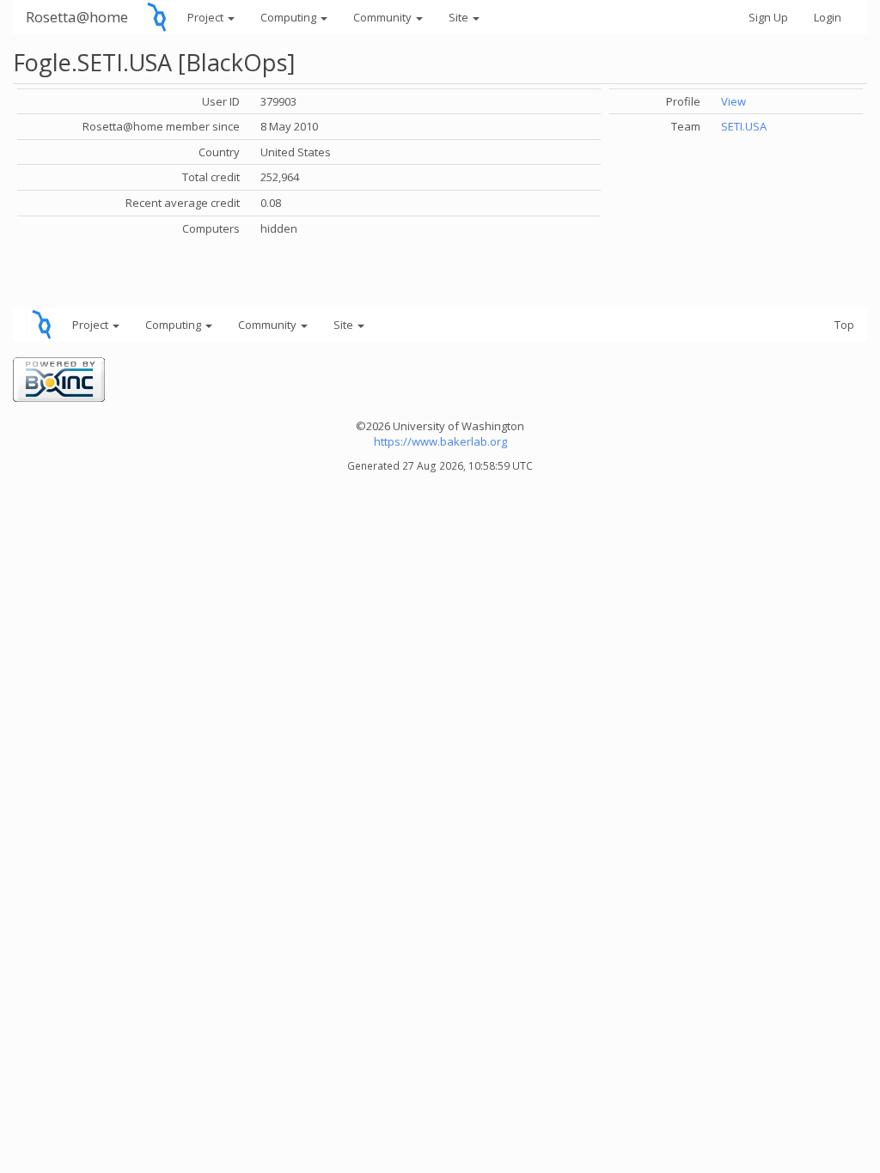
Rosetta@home (77, 17)
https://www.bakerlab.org (440, 441)
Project (206, 17)
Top (844, 324)
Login (827, 17)
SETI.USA (744, 126)
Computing (289, 17)
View (733, 101)
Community (383, 17)
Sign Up (768, 17)
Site (460, 17)
